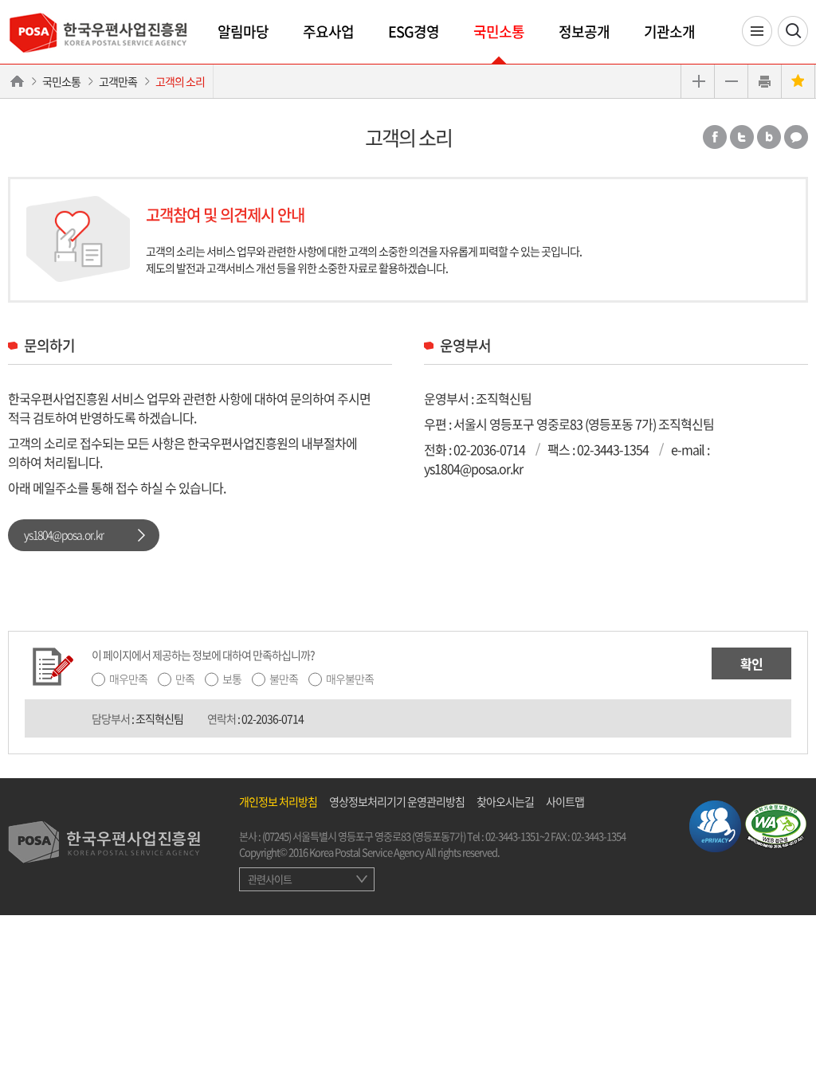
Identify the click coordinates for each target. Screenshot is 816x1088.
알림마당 (243, 31)
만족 (184, 679)
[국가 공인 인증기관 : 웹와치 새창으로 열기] (775, 824)
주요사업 (328, 31)
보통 (231, 679)
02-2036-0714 (489, 449)
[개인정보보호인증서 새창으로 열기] (715, 824)
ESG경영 (413, 31)
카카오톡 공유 (796, 137)
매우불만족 (350, 679)
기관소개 (669, 31)
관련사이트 (270, 878)
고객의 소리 (180, 81)
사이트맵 (565, 801)
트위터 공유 (742, 137)
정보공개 (584, 31)
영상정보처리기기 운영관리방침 (397, 801)
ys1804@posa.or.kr (64, 534)
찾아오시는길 (505, 801)
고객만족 (118, 81)
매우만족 (128, 679)
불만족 (283, 679)
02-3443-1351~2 (517, 835)
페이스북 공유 (715, 137)
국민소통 (498, 31)
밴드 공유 (769, 137)
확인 (751, 663)
